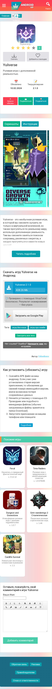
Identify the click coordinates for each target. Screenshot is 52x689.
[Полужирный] (6, 603)
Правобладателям (26, 672)
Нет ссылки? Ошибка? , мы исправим (26, 345)
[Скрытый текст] (26, 607)
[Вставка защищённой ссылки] (11, 607)
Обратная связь (19, 664)
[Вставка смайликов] (40, 603)
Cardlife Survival (12, 557)
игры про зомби (37, 327)
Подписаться (25, 100)
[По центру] (29, 603)
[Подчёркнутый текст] (14, 603)
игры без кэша (19, 327)
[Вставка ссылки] (6, 607)
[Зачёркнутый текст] (19, 603)
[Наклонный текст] (10, 603)
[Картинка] (15, 607)
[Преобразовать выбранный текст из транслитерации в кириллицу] (35, 607)
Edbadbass (44, 356)
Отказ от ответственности (25, 680)
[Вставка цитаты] (31, 607)
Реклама (35, 664)
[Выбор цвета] (20, 607)
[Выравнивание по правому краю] (34, 603)
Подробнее (26, 425)
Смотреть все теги (26, 335)
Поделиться (41, 100)
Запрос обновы (10, 101)
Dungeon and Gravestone (12, 514)
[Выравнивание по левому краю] (25, 603)
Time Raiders (39, 468)
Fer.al (12, 468)
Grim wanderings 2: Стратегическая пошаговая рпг (39, 514)
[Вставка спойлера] (40, 607)
